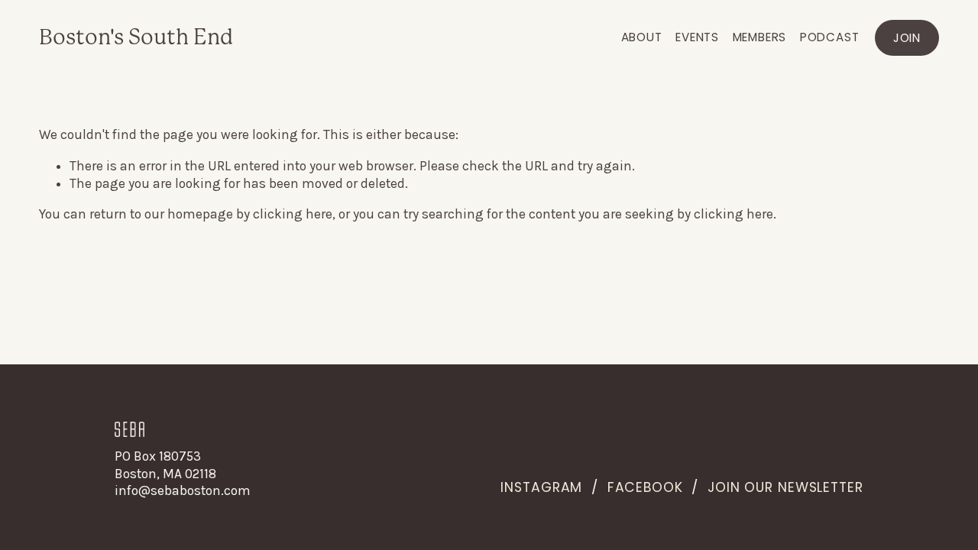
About (641, 37)
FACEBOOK (645, 487)
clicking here (292, 214)
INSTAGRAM (541, 487)
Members (759, 37)
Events (697, 37)
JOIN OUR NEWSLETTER (785, 487)
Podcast (829, 37)
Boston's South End (136, 37)
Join (907, 38)
